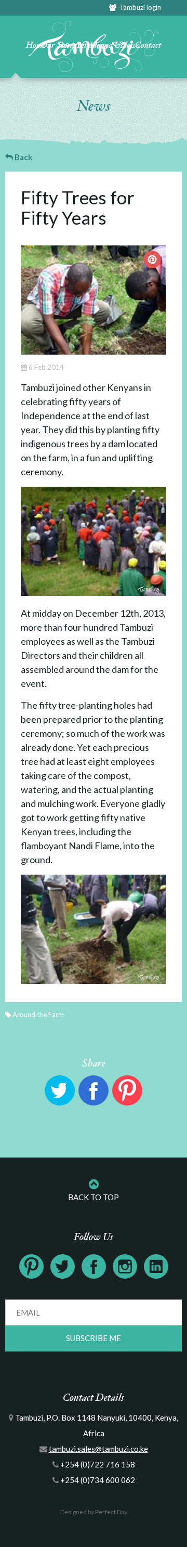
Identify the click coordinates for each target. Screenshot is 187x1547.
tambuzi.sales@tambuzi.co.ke (98, 1448)
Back (22, 157)
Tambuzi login (138, 7)
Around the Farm (38, 1014)
